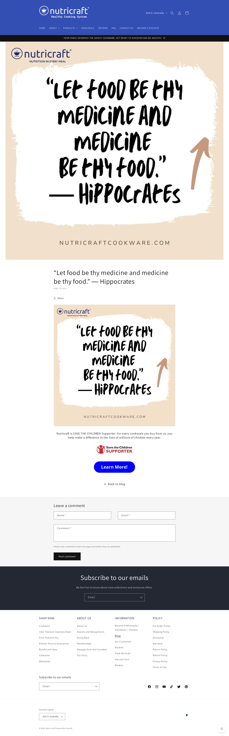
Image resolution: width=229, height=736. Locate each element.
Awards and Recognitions (90, 631)
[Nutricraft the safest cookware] (114, 467)
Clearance (44, 655)
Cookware (44, 625)
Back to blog (116, 484)
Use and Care (122, 659)
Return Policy (160, 649)
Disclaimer (158, 637)
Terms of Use (160, 667)
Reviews (119, 647)
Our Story (82, 655)
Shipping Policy (161, 631)
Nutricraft (50, 728)
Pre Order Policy (161, 625)
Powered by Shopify (63, 728)
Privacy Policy (160, 661)
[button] (54, 28)
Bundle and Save (48, 649)
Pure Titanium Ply (48, 637)
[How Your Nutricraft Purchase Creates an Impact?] (114, 450)
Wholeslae (44, 661)
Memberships (84, 643)
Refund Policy (160, 655)
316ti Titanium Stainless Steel (55, 631)
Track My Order (123, 653)
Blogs (118, 635)
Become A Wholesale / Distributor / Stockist (127, 627)
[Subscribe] (141, 597)
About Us (82, 625)
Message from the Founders (92, 649)
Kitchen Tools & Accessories (54, 643)
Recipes (119, 665)
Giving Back (83, 637)
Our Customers (123, 641)
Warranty (158, 643)
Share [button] (61, 298)
